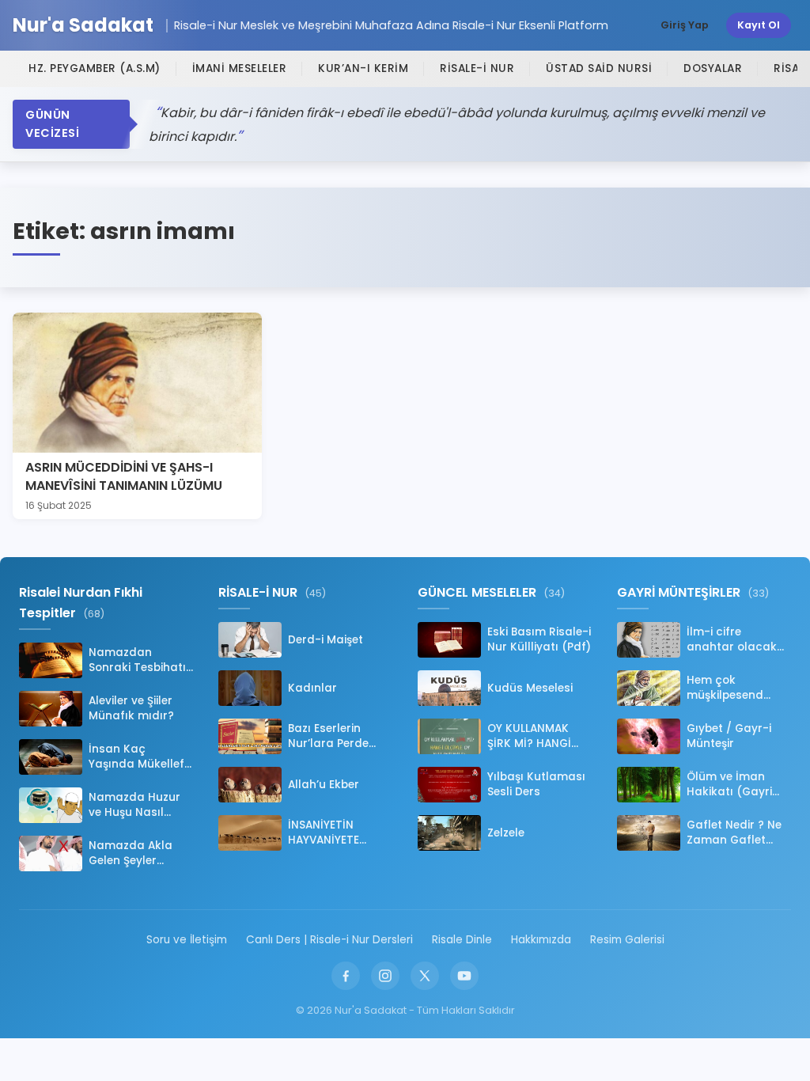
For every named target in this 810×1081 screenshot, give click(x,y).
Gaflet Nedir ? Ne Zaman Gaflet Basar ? (734, 832)
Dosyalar (712, 68)
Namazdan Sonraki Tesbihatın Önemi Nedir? (141, 660)
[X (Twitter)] (425, 976)
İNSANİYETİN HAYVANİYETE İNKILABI (323, 832)
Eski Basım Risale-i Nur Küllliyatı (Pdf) (539, 639)
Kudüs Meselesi (530, 688)
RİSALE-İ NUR (477, 68)
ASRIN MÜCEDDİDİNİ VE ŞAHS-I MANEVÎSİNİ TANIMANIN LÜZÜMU (123, 476)
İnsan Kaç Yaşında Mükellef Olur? (136, 757)
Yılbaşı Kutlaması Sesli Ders (536, 784)
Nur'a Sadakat (83, 25)
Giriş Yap (684, 25)
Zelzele (505, 832)
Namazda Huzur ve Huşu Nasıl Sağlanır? (134, 805)
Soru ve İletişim (186, 939)
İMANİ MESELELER (239, 68)
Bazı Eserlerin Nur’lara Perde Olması (328, 736)
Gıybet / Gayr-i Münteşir (729, 736)
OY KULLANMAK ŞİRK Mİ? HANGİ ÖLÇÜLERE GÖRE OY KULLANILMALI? (539, 736)
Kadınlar (312, 688)
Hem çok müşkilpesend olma (725, 688)
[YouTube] (464, 976)
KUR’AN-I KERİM (363, 68)
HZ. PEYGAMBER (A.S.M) (94, 68)
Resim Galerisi (627, 939)
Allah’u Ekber (323, 784)
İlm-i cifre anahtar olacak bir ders (732, 639)
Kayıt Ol (758, 25)
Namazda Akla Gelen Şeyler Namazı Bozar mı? (140, 853)
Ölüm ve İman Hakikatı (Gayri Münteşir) (729, 784)
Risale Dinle (462, 939)
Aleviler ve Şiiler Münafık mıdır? (131, 708)
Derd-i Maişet (325, 639)
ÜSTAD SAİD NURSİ (599, 68)
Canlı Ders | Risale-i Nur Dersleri (329, 939)
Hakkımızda (541, 939)
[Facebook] (345, 976)
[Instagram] (385, 976)
